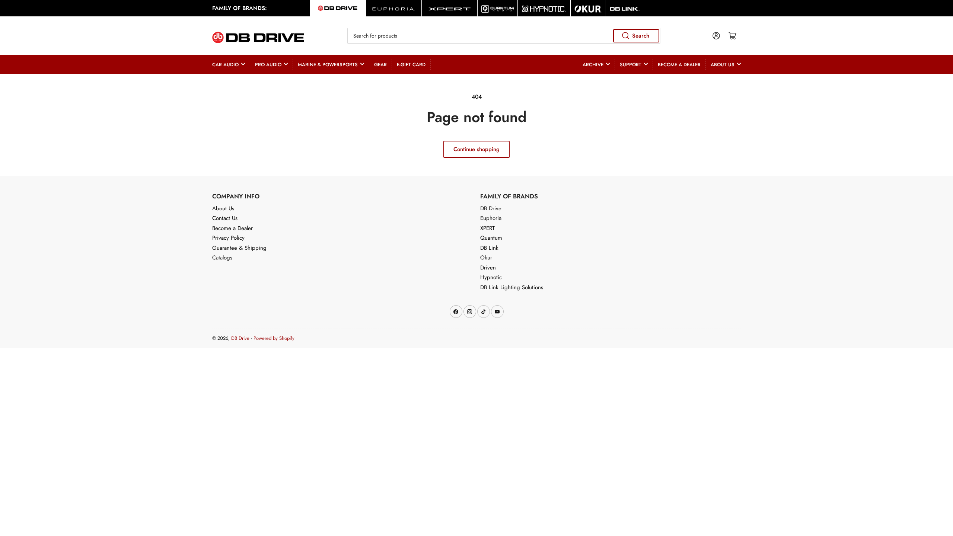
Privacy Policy (228, 238)
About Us (722, 64)
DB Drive (490, 208)
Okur (486, 257)
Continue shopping (476, 149)
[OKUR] (588, 8)
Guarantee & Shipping (239, 248)
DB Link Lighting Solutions (511, 287)
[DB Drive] (338, 8)
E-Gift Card (411, 64)
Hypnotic (491, 277)
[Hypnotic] (544, 8)
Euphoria (490, 218)
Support (630, 64)
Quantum (491, 238)
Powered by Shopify (274, 338)
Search (640, 36)
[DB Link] (625, 8)
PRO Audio (268, 64)
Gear (380, 64)
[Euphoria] (394, 8)
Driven (488, 268)
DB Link (489, 248)
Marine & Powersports (328, 64)
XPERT (487, 228)
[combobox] (503, 36)
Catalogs (222, 257)
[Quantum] (497, 8)
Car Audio (225, 64)
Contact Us (225, 218)
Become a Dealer (679, 64)
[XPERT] (449, 8)
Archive (593, 64)
